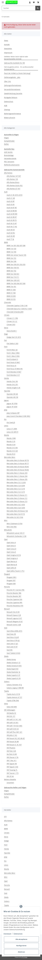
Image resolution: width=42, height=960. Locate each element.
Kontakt (7, 44)
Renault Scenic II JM (14, 625)
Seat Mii (9, 650)
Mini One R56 (11, 527)
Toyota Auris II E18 (13, 694)
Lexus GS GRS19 (12, 432)
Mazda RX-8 (11, 454)
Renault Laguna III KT (14, 618)
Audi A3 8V (10, 204)
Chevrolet (7, 302)
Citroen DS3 (11, 324)
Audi (5, 192)
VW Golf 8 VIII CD (13, 729)
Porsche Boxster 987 (14, 596)
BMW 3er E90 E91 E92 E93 (16, 264)
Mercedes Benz (9, 457)
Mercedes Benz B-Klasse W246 (18, 470)
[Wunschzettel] (34, 2)
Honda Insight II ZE (13, 388)
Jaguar (6, 400)
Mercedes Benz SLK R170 (16, 514)
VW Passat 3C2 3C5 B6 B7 (16, 738)
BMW (6, 242)
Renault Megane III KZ (15, 621)
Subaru (6, 681)
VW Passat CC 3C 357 (14, 745)
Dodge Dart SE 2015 (14, 337)
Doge (6, 334)
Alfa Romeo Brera (13, 182)
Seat (5, 628)
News (6, 40)
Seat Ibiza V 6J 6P (13, 637)
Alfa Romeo (8, 173)
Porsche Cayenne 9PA (14, 602)
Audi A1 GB (11, 198)
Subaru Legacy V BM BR (15, 688)
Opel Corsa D (11, 549)
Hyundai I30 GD (12, 394)
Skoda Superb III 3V (14, 678)
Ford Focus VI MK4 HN (15, 369)
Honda (6, 378)
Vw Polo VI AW (12, 754)
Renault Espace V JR (14, 615)
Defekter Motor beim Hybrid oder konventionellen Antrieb (16, 58)
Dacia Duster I (12, 331)
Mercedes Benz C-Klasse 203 (17, 473)
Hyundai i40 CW (12, 397)
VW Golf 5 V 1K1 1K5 (14, 719)
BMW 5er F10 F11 (13, 277)
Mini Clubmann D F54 (14, 523)
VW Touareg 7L (12, 770)
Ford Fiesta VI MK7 (13, 362)
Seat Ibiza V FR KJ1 (13, 640)
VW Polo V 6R (11, 751)
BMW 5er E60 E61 (13, 274)
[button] (30, 2)
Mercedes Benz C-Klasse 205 (17, 479)
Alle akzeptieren (21, 939)
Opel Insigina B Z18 (14, 555)
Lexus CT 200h (12, 429)
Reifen (6, 144)
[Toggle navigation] (3, 1)
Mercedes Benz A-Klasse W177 (18, 463)
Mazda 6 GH (11, 445)
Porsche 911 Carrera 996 (15, 590)
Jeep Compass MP (13, 413)
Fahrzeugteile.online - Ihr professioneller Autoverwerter (19, 68)
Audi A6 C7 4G (12, 227)
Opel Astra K (11, 546)
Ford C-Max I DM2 (13, 353)
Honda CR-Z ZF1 (12, 384)
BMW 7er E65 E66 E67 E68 (16, 283)
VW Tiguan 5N (12, 764)
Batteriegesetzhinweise (12, 114)
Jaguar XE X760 (12, 403)
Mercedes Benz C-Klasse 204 (17, 476)
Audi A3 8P (10, 201)
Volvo (6, 704)
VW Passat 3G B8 (13, 741)
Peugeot (7, 574)
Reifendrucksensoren (11, 165)
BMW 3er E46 (11, 261)
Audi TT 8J (10, 239)
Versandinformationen (12, 89)
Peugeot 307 (11, 580)
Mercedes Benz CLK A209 (16, 486)
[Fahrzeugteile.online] (12, 2)
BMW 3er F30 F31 (13, 268)
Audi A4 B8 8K (12, 211)
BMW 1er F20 (11, 249)
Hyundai (7, 391)
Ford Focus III (11, 366)
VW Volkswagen (9, 710)
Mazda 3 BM (11, 438)
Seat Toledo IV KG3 (13, 653)
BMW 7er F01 (11, 287)
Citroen (6, 315)
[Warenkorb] (38, 2)
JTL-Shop (24, 957)
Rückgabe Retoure (10, 97)
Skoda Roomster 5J (13, 672)
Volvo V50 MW (12, 707)
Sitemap (7, 110)
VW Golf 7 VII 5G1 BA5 (14, 726)
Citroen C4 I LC (12, 321)
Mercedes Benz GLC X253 (16, 505)
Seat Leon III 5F (12, 647)
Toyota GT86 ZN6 (13, 700)
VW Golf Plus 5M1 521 (14, 732)
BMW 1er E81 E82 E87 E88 (16, 245)
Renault (7, 609)
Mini (5, 520)
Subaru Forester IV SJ (14, 685)
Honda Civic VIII (12, 381)
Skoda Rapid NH (12, 669)
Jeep (5, 410)
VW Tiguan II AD (12, 767)
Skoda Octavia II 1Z (13, 662)
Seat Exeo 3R (11, 634)
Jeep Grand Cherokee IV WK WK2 (18, 416)
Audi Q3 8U (11, 233)
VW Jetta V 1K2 (12, 735)
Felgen (6, 138)
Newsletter (8, 48)
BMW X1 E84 (11, 290)
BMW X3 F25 (11, 299)
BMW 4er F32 (11, 271)
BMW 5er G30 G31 (13, 280)
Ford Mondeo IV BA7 (14, 372)
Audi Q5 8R (11, 236)
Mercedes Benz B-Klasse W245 (18, 467)
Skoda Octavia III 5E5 (14, 666)
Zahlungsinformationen (12, 85)
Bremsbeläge (9, 155)
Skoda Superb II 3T (13, 675)
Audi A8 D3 (11, 230)
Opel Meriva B (12, 565)
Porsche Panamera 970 (15, 606)
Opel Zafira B (11, 568)
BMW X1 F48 (11, 293)
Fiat (5, 340)
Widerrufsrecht (9, 118)
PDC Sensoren (9, 162)
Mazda (6, 435)
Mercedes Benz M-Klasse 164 (17, 511)
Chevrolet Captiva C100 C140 (17, 305)
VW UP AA (10, 776)
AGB (5, 105)
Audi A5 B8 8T (12, 217)
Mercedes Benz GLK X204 (16, 508)
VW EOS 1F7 (11, 716)
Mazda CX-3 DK (12, 448)
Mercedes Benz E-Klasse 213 (17, 501)
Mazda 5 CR (11, 441)
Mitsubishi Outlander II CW (16, 536)
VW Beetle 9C (11, 713)
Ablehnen (21, 952)
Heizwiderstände (10, 158)
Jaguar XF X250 (12, 407)
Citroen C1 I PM (12, 318)
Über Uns (7, 81)
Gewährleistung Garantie (13, 93)
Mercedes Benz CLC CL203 (16, 482)
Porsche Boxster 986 (14, 593)
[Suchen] (37, 8)
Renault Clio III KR (13, 612)
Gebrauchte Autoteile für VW (14, 63)
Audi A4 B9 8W (12, 214)
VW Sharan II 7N (12, 757)
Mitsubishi (8, 530)
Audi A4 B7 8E (12, 208)
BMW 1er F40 (11, 252)
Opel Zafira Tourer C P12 (15, 571)
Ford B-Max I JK (12, 350)
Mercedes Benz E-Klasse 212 (17, 498)
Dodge (6, 841)
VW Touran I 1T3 (12, 773)
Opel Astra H (11, 542)
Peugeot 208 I (11, 577)
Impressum (8, 53)
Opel (6, 539)
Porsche (7, 587)
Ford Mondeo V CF (13, 375)
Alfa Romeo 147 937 (14, 176)
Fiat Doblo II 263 (12, 343)
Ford (5, 347)
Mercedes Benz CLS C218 (16, 489)
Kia (5, 419)
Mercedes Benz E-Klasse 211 (17, 495)
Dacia (6, 328)
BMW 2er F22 (11, 258)
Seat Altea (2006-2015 (14, 631)
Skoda (6, 656)
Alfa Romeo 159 (12, 179)
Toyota (6, 691)
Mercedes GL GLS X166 (15, 517)
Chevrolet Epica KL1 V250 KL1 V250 (19, 309)
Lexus (6, 426)
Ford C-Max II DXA (13, 356)
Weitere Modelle (10, 779)
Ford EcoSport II (12, 359)
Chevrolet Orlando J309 (15, 312)
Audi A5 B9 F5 (12, 220)
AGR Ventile (8, 152)
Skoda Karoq (11, 659)
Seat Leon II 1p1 (12, 644)
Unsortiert (10, 783)
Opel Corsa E (11, 552)
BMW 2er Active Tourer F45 (16, 255)
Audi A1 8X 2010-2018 (14, 195)
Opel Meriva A (12, 561)
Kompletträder (9, 141)
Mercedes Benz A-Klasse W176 (18, 460)
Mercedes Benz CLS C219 (16, 492)
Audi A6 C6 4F (12, 223)
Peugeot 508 (11, 584)
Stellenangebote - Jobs (12, 77)
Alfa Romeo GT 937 (13, 189)
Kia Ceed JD (11, 422)
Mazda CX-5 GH (12, 451)
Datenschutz (8, 101)
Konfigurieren (21, 945)
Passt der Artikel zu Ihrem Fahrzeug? (17, 73)
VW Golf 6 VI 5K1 (12, 723)
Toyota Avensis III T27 (14, 697)
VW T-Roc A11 (11, 760)
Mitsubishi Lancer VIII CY (15, 533)
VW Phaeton (11, 748)
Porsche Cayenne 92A (14, 599)
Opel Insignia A (12, 558)
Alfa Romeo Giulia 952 (15, 185)
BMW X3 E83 (11, 296)
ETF (5, 817)
